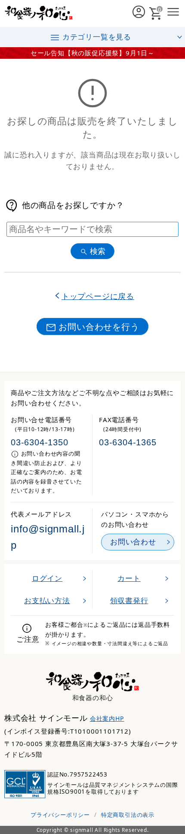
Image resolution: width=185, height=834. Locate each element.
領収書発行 (129, 600)
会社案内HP (107, 718)
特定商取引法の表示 (127, 815)
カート (128, 578)
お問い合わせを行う (99, 326)
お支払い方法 (47, 600)
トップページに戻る (98, 295)
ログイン (47, 578)
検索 (97, 251)
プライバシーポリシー (60, 815)
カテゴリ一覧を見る (96, 37)
